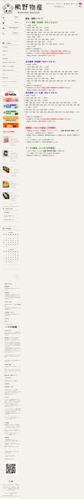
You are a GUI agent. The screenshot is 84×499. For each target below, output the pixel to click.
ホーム (4, 484)
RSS (9, 490)
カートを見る (77, 3)
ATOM (13, 490)
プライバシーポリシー (11, 486)
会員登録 (67, 3)
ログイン (60, 3)
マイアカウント (51, 3)
